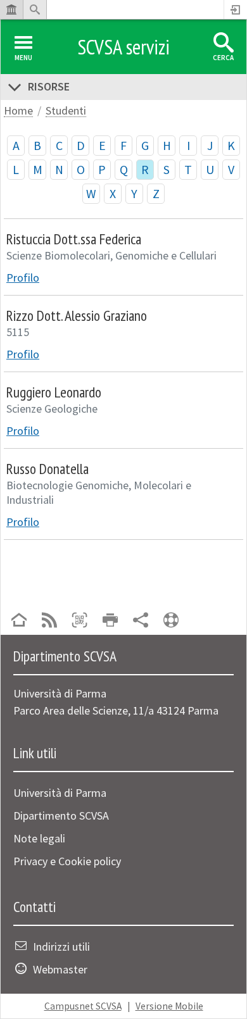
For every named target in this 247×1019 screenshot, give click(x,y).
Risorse (49, 86)
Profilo (22, 277)
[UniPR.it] (11, 9)
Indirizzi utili (61, 946)
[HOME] (19, 621)
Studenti (66, 111)
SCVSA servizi (123, 47)
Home (18, 111)
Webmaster (60, 969)
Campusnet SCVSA (83, 1006)
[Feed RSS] (49, 621)
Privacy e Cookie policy (67, 861)
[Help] (171, 621)
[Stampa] (110, 621)
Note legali (39, 838)
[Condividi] (141, 621)
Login (235, 9)
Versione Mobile (169, 1006)
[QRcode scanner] (80, 621)
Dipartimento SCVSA (61, 815)
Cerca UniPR (34, 9)
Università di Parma (59, 792)
